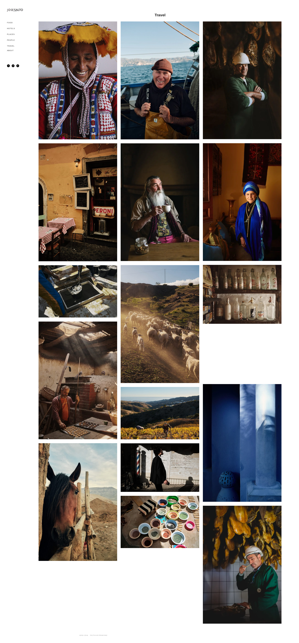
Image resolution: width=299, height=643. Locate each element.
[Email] (17, 65)
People (11, 40)
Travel (11, 46)
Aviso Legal (83, 635)
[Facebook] (13, 65)
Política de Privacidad (98, 635)
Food (10, 23)
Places (11, 34)
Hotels (11, 28)
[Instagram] (8, 65)
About (10, 50)
